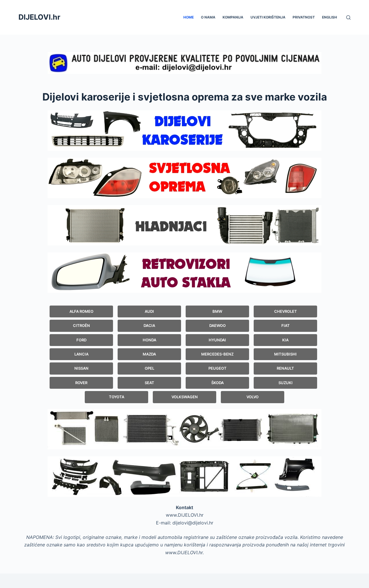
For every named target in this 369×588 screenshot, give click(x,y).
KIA (285, 340)
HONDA (149, 340)
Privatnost (304, 17)
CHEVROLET (285, 311)
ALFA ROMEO (81, 311)
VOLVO (252, 397)
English (329, 17)
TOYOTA (116, 397)
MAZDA (149, 354)
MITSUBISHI (285, 354)
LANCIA (81, 354)
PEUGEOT (217, 368)
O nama (208, 17)
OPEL (149, 368)
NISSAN (81, 368)
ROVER (81, 382)
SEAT (149, 382)
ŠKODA (217, 382)
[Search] (348, 17)
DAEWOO (217, 325)
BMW (217, 311)
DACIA (149, 325)
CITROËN (81, 325)
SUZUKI (285, 382)
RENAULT (285, 368)
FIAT (285, 325)
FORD (81, 340)
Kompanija (233, 17)
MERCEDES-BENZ (217, 354)
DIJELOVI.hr (39, 17)
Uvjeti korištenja (268, 17)
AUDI (149, 311)
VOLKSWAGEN (185, 397)
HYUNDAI (217, 340)
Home (188, 17)
